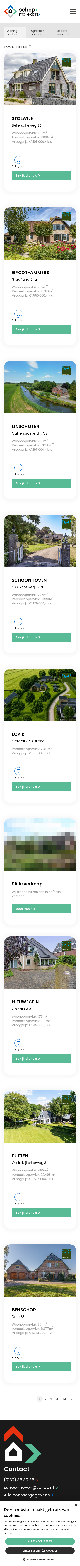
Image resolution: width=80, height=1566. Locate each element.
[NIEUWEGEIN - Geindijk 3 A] (40, 962)
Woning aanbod (12, 32)
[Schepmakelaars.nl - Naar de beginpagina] (22, 11)
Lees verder (11, 1533)
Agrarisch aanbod (37, 32)
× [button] (75, 1505)
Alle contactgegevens (29, 1495)
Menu (73, 11)
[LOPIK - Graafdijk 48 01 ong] (40, 695)
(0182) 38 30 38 (21, 1480)
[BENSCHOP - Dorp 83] (40, 1270)
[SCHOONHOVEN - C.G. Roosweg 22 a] (40, 541)
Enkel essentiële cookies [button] (40, 1550)
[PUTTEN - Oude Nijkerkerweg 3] (40, 1116)
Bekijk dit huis (28, 175)
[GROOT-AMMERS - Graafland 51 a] (40, 233)
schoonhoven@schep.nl (31, 1487)
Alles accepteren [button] (40, 1541)
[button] (40, 1559)
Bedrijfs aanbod (63, 32)
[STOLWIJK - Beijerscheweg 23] (40, 79)
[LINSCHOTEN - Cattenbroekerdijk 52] (40, 387)
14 (64, 1399)
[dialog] (40, 1533)
